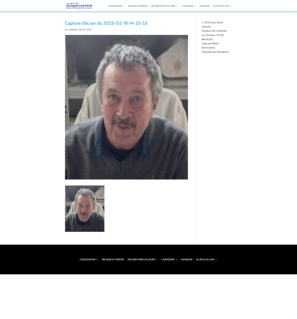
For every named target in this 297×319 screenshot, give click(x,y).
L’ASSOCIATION (115, 6)
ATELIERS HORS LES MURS (163, 6)
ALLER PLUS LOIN (221, 6)
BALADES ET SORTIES (138, 6)
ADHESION (204, 6)
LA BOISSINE (187, 6)
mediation (73, 29)
